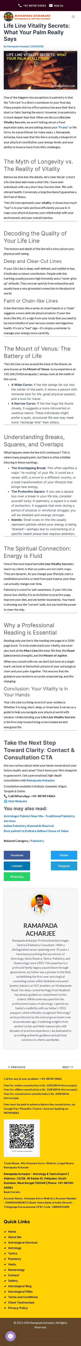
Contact (13, 1275)
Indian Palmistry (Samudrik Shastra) (29, 825)
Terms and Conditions (23, 1297)
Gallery (13, 1280)
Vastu (12, 1264)
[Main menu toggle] (73, 17)
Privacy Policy (18, 1308)
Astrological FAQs (20, 1291)
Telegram (64, 866)
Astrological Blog (19, 1286)
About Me (14, 1237)
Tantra (12, 1253)
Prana (63, 127)
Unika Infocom (52, 1331)
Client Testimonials (21, 1302)
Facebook (17, 855)
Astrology (14, 1248)
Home (12, 1231)
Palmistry (37, 840)
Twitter (64, 855)
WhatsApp (17, 876)
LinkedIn (17, 866)
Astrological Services (22, 1242)
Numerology (16, 1270)
